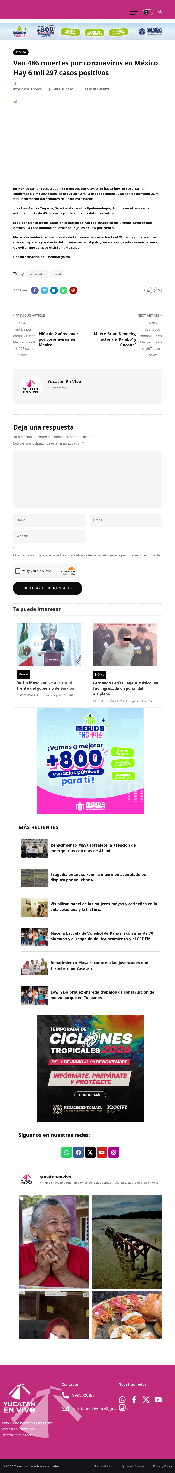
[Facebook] (78, 1152)
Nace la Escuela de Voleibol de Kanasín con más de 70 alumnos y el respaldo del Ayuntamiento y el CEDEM (102, 936)
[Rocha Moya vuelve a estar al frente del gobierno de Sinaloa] (49, 645)
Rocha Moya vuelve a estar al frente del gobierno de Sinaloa (45, 685)
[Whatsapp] (66, 1152)
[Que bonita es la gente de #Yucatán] (54, 1242)
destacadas (37, 274)
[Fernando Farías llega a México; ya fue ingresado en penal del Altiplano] (125, 645)
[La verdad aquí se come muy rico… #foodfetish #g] (127, 1338)
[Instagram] (113, 1152)
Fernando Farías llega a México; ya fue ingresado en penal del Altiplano (125, 688)
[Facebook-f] (134, 1399)
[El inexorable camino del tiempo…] (127, 1242)
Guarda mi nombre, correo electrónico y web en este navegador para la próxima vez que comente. (87, 555)
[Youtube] (102, 1152)
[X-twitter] (90, 1152)
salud (57, 274)
